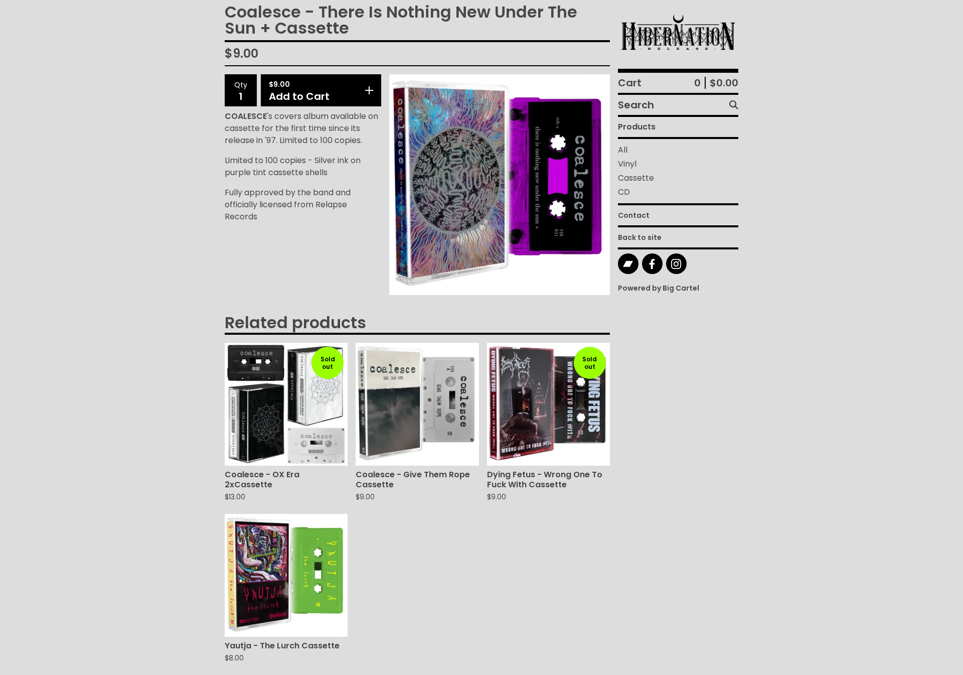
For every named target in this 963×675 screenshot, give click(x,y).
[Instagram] (676, 263)
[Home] (678, 34)
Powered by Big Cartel (658, 288)
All (622, 150)
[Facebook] (652, 263)
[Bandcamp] (628, 263)
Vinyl (627, 164)
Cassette (636, 178)
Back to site (640, 237)
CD (624, 192)
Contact (634, 215)
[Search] (733, 105)
